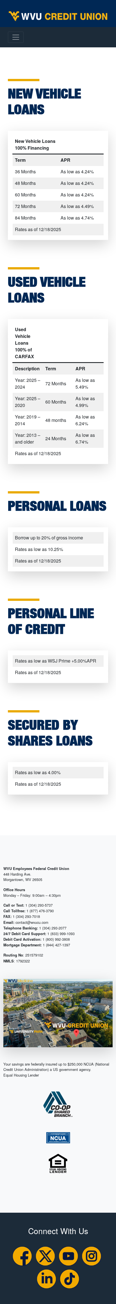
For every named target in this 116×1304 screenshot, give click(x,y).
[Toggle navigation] (16, 37)
